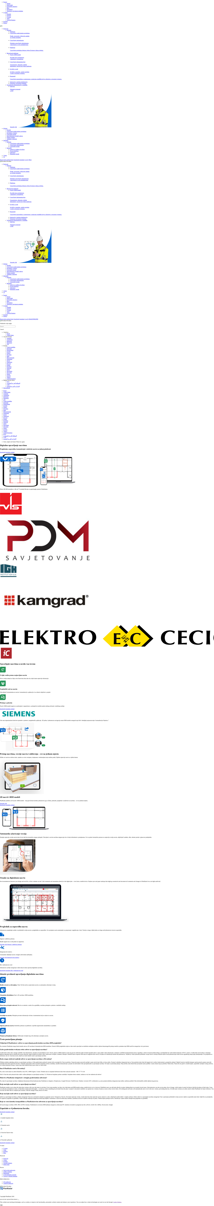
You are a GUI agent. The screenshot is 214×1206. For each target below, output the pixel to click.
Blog (8, 8)
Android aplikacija (8, 1183)
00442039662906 (33, 319)
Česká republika (11, 347)
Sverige (9, 375)
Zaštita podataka (7, 1171)
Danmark (9, 348)
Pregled (9, 130)
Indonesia (9, 341)
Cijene (5, 155)
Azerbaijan (9, 339)
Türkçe (8, 377)
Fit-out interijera (14, 151)
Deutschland (10, 350)
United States (10, 335)
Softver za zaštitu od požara (17, 149)
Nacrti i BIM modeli (17, 57)
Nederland (9, 359)
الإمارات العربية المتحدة (13, 386)
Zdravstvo (12, 152)
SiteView (15, 107)
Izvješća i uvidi (19, 71)
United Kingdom (11, 378)
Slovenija (9, 372)
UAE (8, 385)
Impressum (6, 1173)
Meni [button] (30, 160)
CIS (8, 344)
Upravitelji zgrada (11, 134)
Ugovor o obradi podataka (10, 1176)
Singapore (9, 342)
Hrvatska (9, 354)
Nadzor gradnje (11, 137)
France (8, 353)
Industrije (5, 140)
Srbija (8, 369)
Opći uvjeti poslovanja (9, 1170)
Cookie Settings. (117, 1202)
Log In (26, 160)
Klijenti (5, 128)
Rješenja (9, 30)
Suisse (8, 374)
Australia (9, 338)
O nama (5, 12)
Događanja (9, 9)
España (9, 351)
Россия (9, 363)
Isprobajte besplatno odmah (7, 452)
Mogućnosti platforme (12, 53)
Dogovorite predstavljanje (7, 160)
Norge (8, 360)
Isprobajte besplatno (19, 160)
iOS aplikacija (7, 1182)
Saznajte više (3, 803)
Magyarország (10, 357)
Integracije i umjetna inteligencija (18, 82)
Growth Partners (11, 20)
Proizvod (5, 28)
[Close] (18, 1199)
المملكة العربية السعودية (13, 383)
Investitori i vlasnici (12, 133)
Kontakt (9, 14)
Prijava (5, 23)
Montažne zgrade (14, 154)
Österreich (9, 362)
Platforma (12, 31)
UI (4, 157)
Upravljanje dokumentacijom (20, 64)
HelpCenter (10, 5)
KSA (8, 381)
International (6, 388)
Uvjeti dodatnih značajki (9, 1174)
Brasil (8, 333)
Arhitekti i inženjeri (12, 139)
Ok (1, 1205)
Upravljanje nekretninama (19, 42)
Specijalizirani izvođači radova (15, 136)
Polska (8, 365)
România (9, 366)
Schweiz (9, 368)
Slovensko (9, 371)
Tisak (8, 18)
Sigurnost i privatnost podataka (15, 11)
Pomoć (5, 2)
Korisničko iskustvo (12, 6)
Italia (8, 356)
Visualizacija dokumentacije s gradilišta (17, 85)
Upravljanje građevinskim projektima (20, 35)
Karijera (9, 15)
